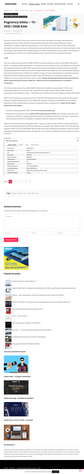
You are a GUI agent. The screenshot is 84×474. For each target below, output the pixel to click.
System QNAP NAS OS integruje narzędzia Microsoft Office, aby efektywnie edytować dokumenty (44, 288)
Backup (43, 4)
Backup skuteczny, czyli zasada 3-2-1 (24, 281)
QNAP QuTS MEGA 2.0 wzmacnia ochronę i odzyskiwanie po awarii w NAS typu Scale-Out (41, 302)
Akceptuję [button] (55, 472)
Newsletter (12, 468)
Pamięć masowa (34, 4)
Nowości (24, 4)
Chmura (70, 4)
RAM (33, 193)
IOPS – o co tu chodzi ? (19, 316)
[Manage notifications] (80, 470)
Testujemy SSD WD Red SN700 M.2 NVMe (26, 344)
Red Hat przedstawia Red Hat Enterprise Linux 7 (27, 309)
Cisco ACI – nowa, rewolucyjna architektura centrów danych (31, 330)
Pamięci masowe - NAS (11, 14)
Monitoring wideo (60, 4)
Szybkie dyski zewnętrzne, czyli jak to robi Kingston (29, 337)
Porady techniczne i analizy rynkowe (15, 16)
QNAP (29, 193)
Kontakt (6, 468)
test (37, 193)
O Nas (39, 468)
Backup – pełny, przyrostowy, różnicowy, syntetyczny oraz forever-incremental (37, 295)
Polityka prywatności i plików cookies (26, 468)
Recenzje (50, 4)
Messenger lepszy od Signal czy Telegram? (26, 323)
